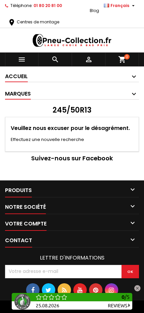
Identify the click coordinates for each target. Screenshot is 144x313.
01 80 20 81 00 (47, 5)
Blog (94, 10)
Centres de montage (33, 22)
